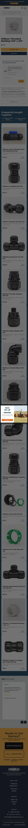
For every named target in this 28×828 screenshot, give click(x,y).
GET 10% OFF (7, 420)
